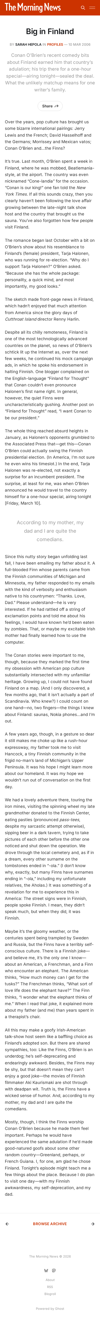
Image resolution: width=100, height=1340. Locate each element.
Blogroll (50, 1294)
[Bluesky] (46, 1271)
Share (47, 106)
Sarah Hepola (28, 44)
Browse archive (50, 1224)
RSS (50, 1287)
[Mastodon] (54, 1271)
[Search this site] (83, 7)
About (50, 1280)
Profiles (55, 44)
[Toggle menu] (92, 7)
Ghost (59, 1309)
